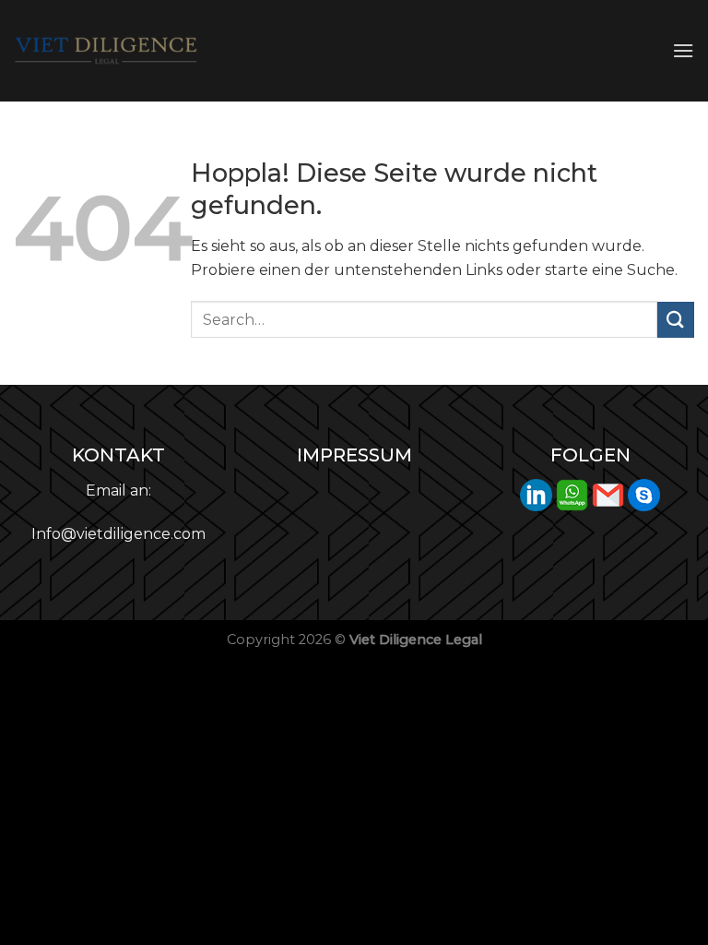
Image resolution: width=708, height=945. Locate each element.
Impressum (354, 455)
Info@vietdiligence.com (118, 534)
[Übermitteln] (675, 320)
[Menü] (683, 50)
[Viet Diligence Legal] (106, 51)
